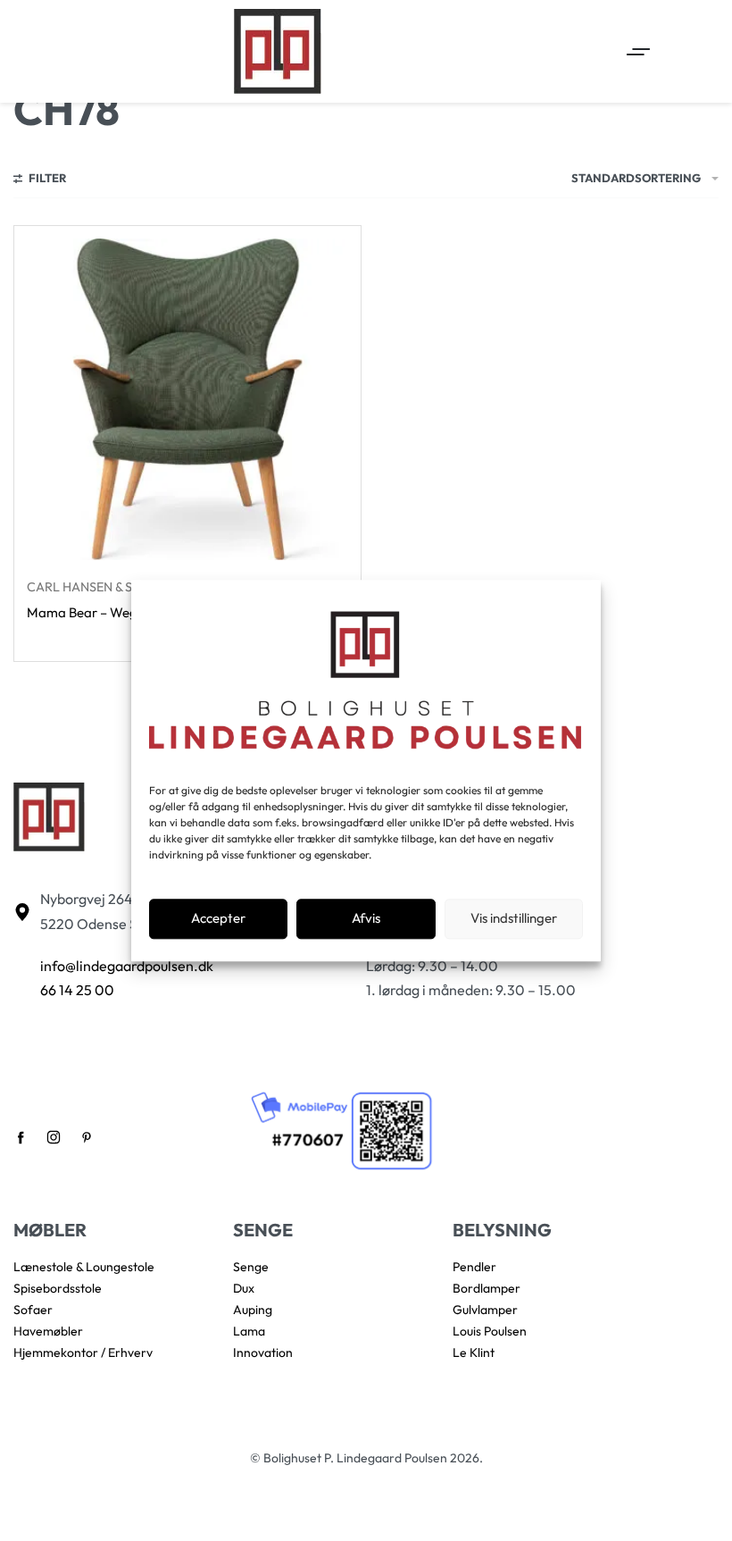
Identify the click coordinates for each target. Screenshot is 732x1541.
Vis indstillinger (513, 918)
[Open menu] (638, 51)
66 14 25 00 (77, 990)
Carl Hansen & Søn (89, 587)
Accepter (218, 918)
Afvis (366, 918)
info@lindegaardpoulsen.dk (126, 966)
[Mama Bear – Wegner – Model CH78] (187, 399)
